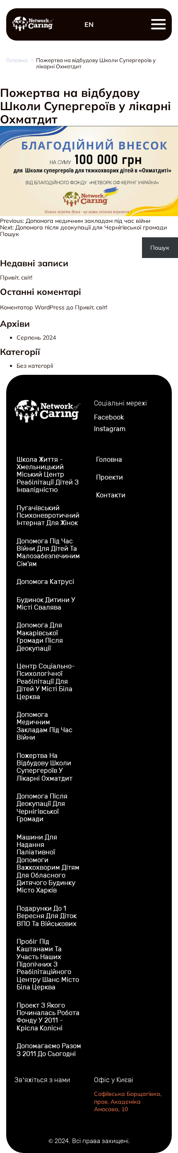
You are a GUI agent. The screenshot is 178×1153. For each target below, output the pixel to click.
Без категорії (35, 365)
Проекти (109, 477)
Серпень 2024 (36, 337)
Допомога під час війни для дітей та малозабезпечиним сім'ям (48, 552)
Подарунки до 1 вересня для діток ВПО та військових (47, 916)
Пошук (9, 234)
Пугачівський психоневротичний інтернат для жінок (48, 515)
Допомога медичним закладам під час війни (44, 726)
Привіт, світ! (16, 277)
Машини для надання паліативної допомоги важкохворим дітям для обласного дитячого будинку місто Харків (48, 864)
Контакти (110, 495)
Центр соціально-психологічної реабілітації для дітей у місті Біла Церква (46, 681)
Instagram (109, 429)
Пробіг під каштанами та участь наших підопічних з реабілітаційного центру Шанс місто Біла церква (48, 964)
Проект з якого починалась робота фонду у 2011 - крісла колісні (48, 1016)
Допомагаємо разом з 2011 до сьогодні (49, 1049)
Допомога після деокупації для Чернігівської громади (42, 807)
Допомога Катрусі (45, 582)
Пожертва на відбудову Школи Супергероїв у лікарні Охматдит (44, 767)
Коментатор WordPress (32, 307)
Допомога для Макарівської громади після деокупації (40, 636)
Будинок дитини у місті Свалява (46, 603)
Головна (17, 60)
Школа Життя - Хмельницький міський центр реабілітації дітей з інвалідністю (48, 475)
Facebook (109, 417)
